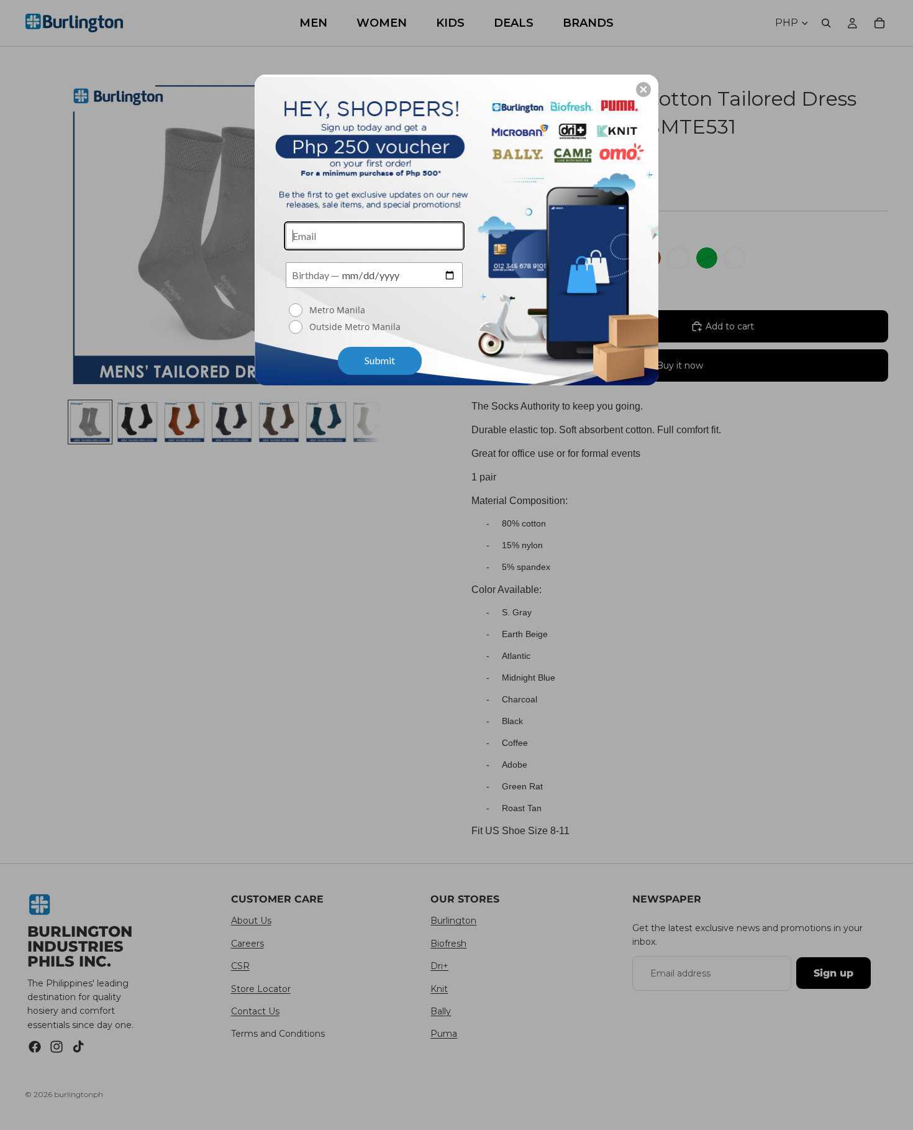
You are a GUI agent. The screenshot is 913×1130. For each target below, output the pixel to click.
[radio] (376, 310)
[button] (643, 89)
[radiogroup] (374, 319)
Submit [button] (380, 360)
